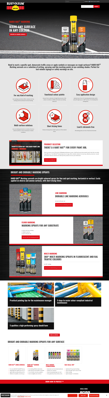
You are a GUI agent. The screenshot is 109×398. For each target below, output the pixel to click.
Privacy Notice (20, 396)
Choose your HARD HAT (50, 160)
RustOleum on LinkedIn (86, 392)
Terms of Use (28, 396)
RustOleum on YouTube (84, 392)
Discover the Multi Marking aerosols (53, 268)
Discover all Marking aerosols (17, 34)
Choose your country (95, 1)
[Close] (106, 395)
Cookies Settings (72, 395)
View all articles (54, 335)
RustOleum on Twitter (89, 392)
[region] (54, 395)
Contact (86, 1)
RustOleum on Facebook (81, 392)
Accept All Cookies (94, 395)
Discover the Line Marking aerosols (64, 204)
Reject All (83, 395)
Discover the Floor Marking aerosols (31, 237)
